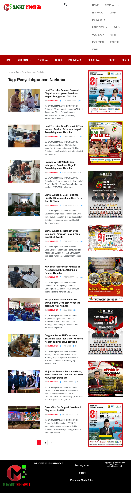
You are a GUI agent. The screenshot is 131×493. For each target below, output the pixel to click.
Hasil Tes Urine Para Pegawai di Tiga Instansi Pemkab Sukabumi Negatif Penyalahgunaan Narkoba (64, 129)
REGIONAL (110, 5)
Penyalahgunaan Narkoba (33, 72)
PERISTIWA (98, 27)
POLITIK (114, 42)
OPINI (113, 34)
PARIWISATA (98, 20)
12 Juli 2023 (66, 310)
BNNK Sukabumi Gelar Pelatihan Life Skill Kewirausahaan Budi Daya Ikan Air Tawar (63, 198)
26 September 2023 (69, 205)
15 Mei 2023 (66, 346)
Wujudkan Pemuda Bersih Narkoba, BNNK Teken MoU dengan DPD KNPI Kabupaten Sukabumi (64, 374)
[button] (65, 4)
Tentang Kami (82, 465)
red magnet (52, 101)
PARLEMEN (98, 42)
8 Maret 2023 (67, 415)
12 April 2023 (67, 382)
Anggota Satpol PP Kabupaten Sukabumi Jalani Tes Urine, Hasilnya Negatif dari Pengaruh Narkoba (64, 338)
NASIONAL (97, 12)
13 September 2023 (69, 277)
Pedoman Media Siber (82, 480)
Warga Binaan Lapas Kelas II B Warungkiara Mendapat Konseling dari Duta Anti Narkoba (63, 302)
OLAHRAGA (98, 34)
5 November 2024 (69, 172)
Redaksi (82, 473)
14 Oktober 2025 (68, 101)
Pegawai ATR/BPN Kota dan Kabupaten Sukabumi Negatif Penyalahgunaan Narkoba (60, 165)
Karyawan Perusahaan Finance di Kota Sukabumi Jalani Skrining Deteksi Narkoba (62, 269)
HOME (95, 5)
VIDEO (95, 49)
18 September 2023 (69, 241)
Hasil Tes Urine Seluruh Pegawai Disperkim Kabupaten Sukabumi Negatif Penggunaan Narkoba (61, 93)
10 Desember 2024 (69, 136)
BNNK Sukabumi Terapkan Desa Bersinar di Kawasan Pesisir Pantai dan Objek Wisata (63, 233)
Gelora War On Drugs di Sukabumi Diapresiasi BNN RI (63, 409)
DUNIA (113, 12)
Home (10, 72)
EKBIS (116, 27)
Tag (17, 72)
